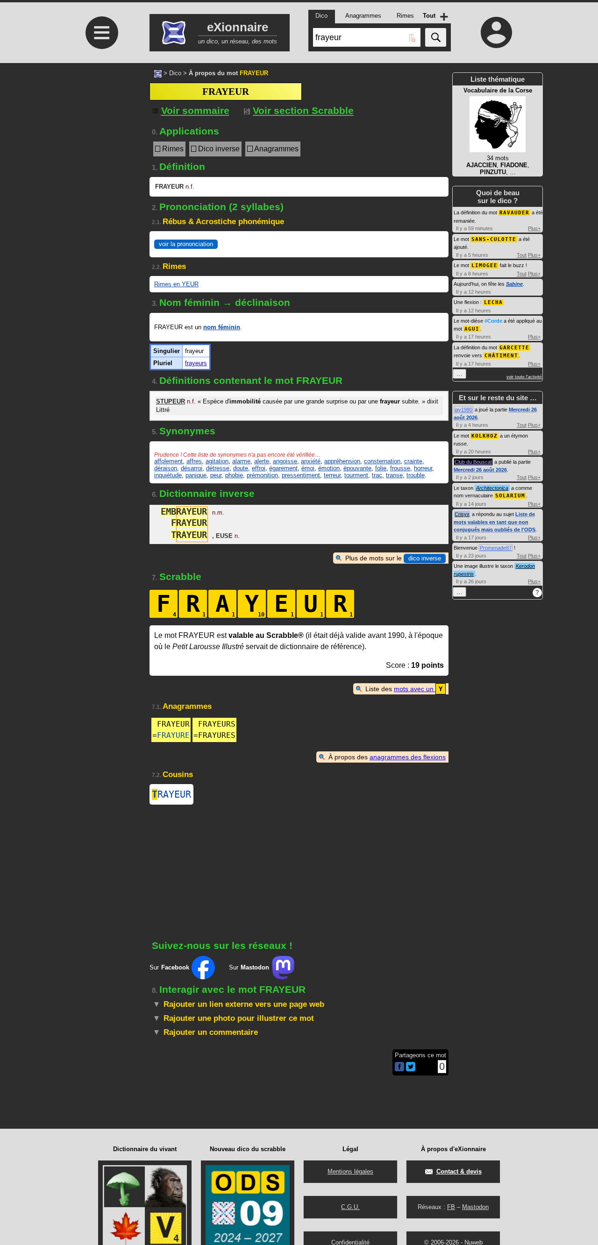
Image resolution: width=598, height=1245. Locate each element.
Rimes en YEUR (176, 284)
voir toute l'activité (524, 377)
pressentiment (301, 475)
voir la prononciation (186, 244)
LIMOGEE (484, 265)
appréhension (342, 461)
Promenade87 (496, 548)
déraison (165, 468)
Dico (175, 73)
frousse (400, 468)
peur (215, 475)
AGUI (471, 329)
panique (195, 475)
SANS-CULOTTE (493, 239)
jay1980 (463, 409)
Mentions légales (350, 1171)
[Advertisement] (100, 141)
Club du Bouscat (473, 462)
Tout (522, 255)
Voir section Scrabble (303, 110)
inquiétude (168, 475)
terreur (332, 475)
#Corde (493, 321)
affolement (168, 461)
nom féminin (221, 327)
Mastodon (475, 1206)
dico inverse (424, 558)
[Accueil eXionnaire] (158, 73)
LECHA (493, 302)
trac (377, 475)
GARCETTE (514, 348)
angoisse (285, 461)
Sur (169, 967)
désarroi (191, 468)
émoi (307, 468)
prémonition (262, 475)
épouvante (357, 468)
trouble (415, 475)
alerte (261, 461)
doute (240, 468)
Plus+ (534, 228)
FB (451, 1206)
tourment (356, 475)
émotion (329, 468)
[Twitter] (410, 1069)
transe (394, 475)
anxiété (310, 461)
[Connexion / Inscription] (497, 32)
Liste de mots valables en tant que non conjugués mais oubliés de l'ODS (494, 521)
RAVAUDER (514, 213)
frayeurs (196, 363)
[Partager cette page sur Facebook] (399, 1067)
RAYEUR (171, 794)
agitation (217, 461)
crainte (413, 461)
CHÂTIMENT (501, 356)
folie (380, 468)
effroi (258, 468)
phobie (234, 475)
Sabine (514, 284)
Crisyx (462, 514)
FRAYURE (173, 735)
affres (194, 461)
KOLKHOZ (484, 436)
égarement (283, 468)
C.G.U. (350, 1206)
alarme (241, 461)
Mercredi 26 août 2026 (480, 470)
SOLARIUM (510, 496)
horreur (423, 468)
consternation (382, 461)
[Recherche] (435, 37)
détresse (217, 468)
